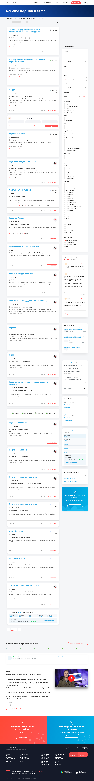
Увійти (84, 2)
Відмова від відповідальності (59, 758)
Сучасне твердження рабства (60, 761)
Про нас (8, 753)
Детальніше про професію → (70, 391)
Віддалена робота (45, 761)
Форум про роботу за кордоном (28, 755)
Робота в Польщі (45, 754)
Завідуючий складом (68, 420)
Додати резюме (35, 2)
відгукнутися (53, 51)
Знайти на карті (24, 754)
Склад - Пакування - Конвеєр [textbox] (74, 79)
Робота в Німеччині (45, 755)
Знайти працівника (24, 757)
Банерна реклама (10, 758)
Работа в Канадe (45, 764)
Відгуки (8, 755)
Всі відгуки (67, 314)
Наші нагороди (9, 760)
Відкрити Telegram (76, 506)
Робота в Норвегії (45, 757)
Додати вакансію (82, 754)
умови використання (20, 125)
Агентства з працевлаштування (28, 753)
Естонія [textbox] (69, 61)
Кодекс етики (58, 764)
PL (86, 747)
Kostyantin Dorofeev (63, 656)
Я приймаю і (23, 125)
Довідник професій (24, 758)
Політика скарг (58, 762)
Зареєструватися (51, 126)
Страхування (65, 2)
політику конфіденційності (31, 125)
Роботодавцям (75, 2)
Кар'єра (8, 754)
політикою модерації (57, 661)
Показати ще (54, 629)
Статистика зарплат (25, 760)
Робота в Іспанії (45, 760)
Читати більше (13, 708)
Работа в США (44, 762)
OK (84, 96)
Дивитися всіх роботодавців (77, 643)
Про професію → (67, 404)
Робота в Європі (45, 753)
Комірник (66, 401)
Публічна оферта (59, 753)
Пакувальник (67, 407)
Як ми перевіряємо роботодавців (59, 755)
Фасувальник (67, 414)
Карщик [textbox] (69, 87)
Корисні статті (23, 761)
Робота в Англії (44, 758)
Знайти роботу (47, 2)
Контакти (8, 761)
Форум (56, 2)
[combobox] (75, 61)
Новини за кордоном (25, 762)
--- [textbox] (68, 70)
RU (82, 747)
